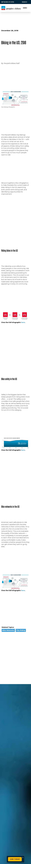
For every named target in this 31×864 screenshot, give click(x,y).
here (23, 322)
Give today (15, 859)
